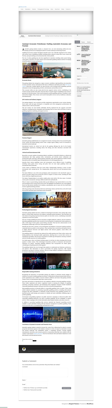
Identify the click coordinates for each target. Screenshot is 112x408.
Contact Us (68, 9)
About (52, 9)
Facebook (41, 351)
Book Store (57, 9)
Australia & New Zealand (34, 35)
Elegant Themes (74, 403)
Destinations (27, 9)
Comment (25, 366)
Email (24, 384)
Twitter (43, 351)
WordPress (90, 403)
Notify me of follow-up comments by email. (35, 387)
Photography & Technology (43, 9)
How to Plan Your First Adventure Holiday (86, 55)
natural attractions (38, 333)
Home (22, 9)
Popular (83, 42)
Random (89, 42)
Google (38, 351)
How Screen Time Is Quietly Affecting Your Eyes (85, 70)
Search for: (79, 76)
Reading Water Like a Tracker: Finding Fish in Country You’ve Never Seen (85, 48)
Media (62, 9)
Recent (77, 42)
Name (24, 380)
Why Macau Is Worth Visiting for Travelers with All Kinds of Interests (86, 62)
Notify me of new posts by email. (32, 390)
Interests (34, 9)
